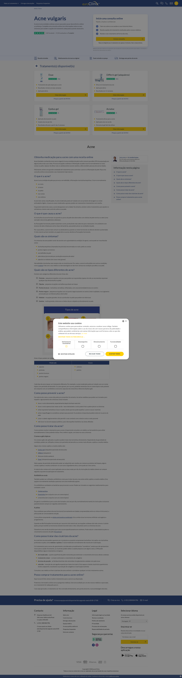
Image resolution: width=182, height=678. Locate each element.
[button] (91, 337)
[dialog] (91, 339)
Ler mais (84, 333)
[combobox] (123, 321)
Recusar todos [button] (94, 354)
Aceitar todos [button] (114, 354)
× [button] (126, 321)
